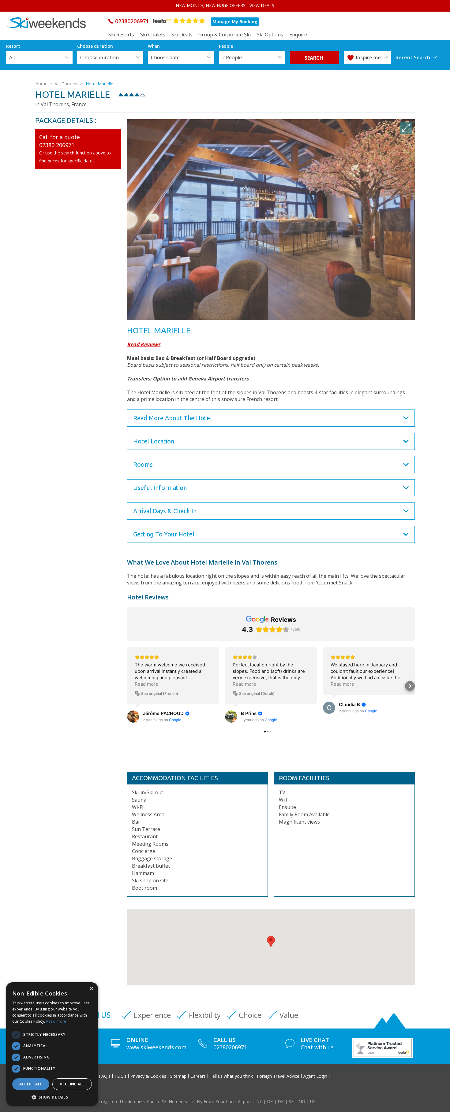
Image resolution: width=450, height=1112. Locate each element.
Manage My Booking (234, 21)
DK (281, 1101)
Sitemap (178, 1076)
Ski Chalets (152, 34)
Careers (198, 1076)
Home (41, 84)
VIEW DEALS (261, 5)
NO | (304, 1101)
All (12, 57)
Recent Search (413, 57)
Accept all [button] (31, 1084)
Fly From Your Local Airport (224, 1101)
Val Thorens (66, 84)
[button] (271, 941)
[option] (271, 219)
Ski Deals (181, 34)
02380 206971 (56, 145)
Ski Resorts (121, 34)
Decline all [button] (72, 1084)
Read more (56, 1021)
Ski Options (270, 34)
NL (259, 1101)
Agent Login (315, 1076)
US (313, 1101)
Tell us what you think (231, 1076)
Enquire (298, 34)
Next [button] (407, 300)
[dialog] (52, 1044)
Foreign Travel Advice (278, 1076)
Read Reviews (143, 344)
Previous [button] (134, 300)
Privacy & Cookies (148, 1076)
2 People (232, 57)
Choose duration (99, 57)
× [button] (91, 989)
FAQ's (105, 1076)
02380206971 (132, 21)
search (314, 57)
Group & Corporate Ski (224, 34)
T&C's (120, 1076)
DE (270, 1101)
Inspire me (368, 57)
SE (291, 1101)
